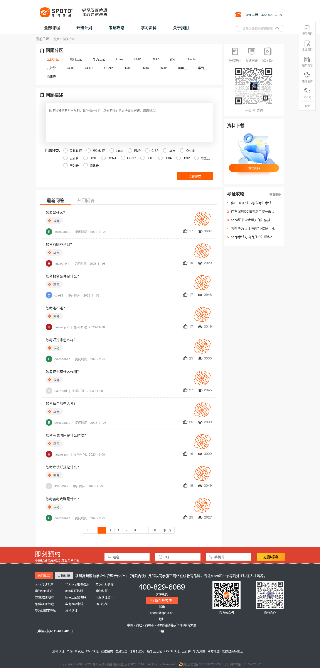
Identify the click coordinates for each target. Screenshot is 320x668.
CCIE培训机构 (44, 597)
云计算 (51, 68)
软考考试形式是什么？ (63, 467)
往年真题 (307, 65)
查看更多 (275, 194)
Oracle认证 (172, 651)
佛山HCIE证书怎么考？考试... (252, 202)
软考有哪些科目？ (60, 244)
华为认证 (99, 59)
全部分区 (53, 59)
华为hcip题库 (105, 584)
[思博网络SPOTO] (73, 10)
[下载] (254, 156)
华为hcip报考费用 (77, 584)
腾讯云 (51, 76)
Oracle (191, 59)
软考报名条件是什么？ (63, 276)
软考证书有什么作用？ (63, 371)
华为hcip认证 (44, 590)
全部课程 (52, 28)
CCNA (89, 68)
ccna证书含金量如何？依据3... (253, 219)
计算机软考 (137, 651)
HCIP (163, 68)
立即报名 (271, 557)
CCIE (70, 68)
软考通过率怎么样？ (61, 339)
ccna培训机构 (44, 584)
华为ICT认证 (75, 651)
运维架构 (107, 651)
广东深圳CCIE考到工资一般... (252, 211)
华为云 (202, 68)
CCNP (108, 68)
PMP (137, 59)
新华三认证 (154, 651)
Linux (119, 59)
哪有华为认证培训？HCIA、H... (253, 228)
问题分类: (52, 150)
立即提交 (195, 176)
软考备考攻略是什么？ (63, 498)
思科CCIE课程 (44, 604)
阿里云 (182, 68)
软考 (173, 59)
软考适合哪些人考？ (61, 403)
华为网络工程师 (45, 610)
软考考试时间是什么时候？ (67, 435)
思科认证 (76, 59)
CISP (155, 59)
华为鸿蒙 (199, 651)
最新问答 (55, 200)
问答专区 (69, 39)
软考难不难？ (56, 307)
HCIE (127, 68)
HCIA (145, 68)
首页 (56, 39)
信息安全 (121, 651)
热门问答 (86, 200)
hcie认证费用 (105, 597)
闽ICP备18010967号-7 (245, 664)
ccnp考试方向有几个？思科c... (253, 236)
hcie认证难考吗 (75, 597)
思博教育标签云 (232, 651)
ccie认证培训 (74, 590)
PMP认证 (92, 651)
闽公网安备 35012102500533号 (204, 664)
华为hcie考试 (74, 604)
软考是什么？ (56, 212)
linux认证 (102, 604)
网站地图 (213, 651)
